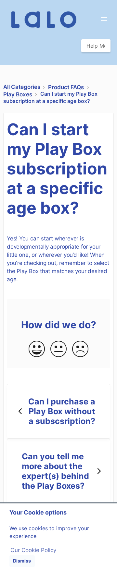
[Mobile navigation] (104, 19)
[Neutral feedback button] (58, 349)
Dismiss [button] (22, 561)
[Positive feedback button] (37, 349)
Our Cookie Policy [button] (33, 550)
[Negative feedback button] (80, 349)
